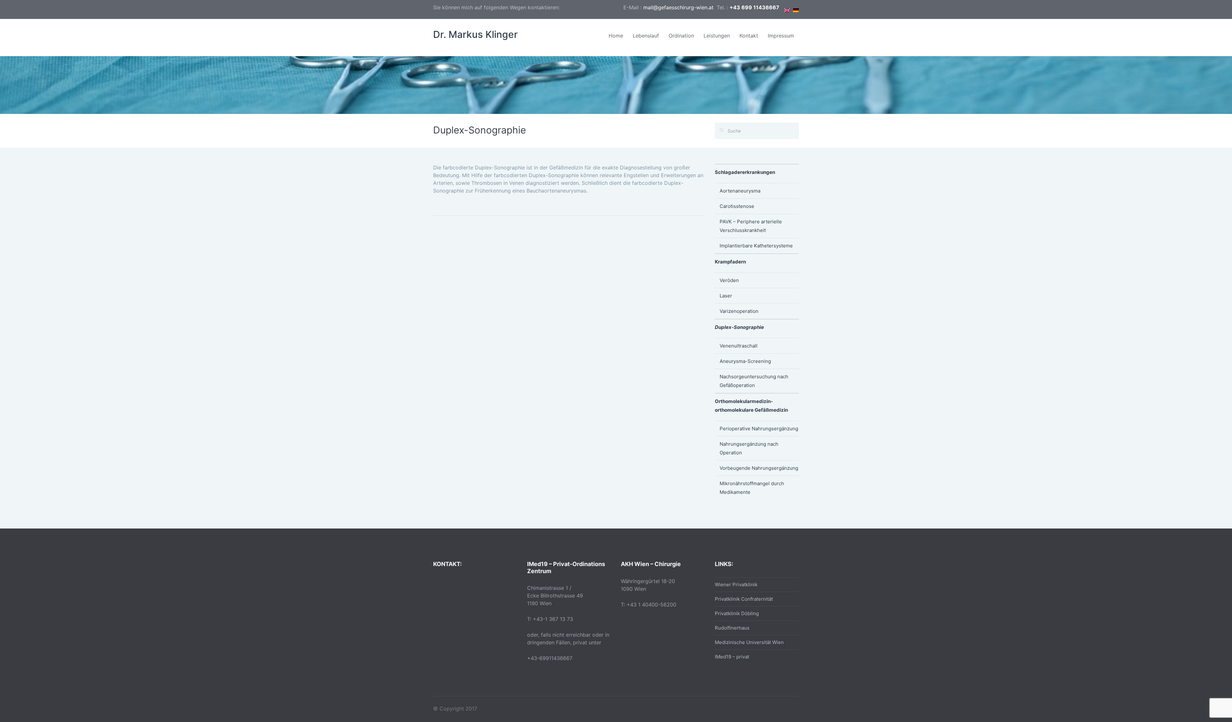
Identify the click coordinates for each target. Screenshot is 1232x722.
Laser (726, 296)
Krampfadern (730, 262)
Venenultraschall (738, 346)
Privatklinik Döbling (737, 613)
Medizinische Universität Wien (749, 642)
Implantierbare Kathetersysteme (756, 246)
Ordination (681, 35)
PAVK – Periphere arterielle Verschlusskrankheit (751, 226)
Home (616, 35)
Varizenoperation (739, 311)
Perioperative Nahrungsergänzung (759, 428)
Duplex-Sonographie (739, 327)
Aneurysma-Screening (745, 361)
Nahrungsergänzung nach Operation (749, 448)
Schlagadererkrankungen (745, 172)
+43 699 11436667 (754, 7)
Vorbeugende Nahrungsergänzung (759, 468)
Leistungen (717, 35)
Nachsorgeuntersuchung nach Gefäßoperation (754, 381)
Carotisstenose (737, 206)
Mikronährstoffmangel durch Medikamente (752, 487)
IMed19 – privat (732, 657)
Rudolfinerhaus (732, 628)
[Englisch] (787, 8)
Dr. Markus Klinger (475, 34)
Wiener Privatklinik (736, 584)
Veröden (729, 280)
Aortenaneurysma (740, 191)
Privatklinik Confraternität (744, 599)
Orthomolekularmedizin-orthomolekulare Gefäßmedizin (751, 405)
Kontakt (749, 35)
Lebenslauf (646, 35)
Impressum (781, 35)
